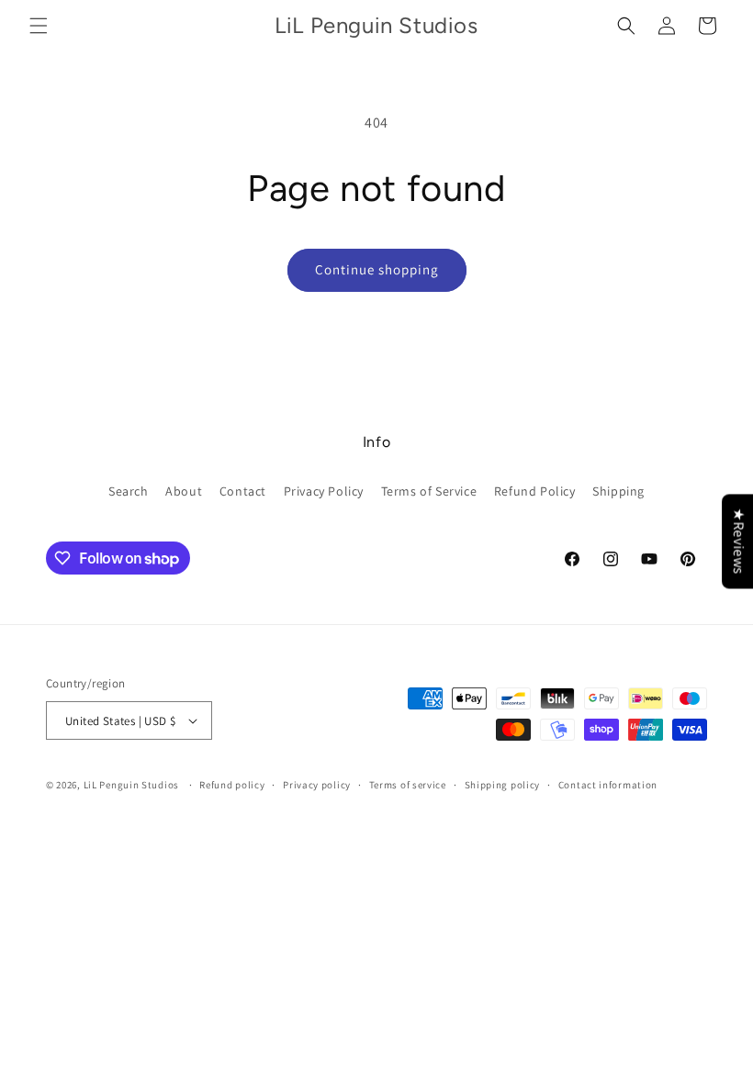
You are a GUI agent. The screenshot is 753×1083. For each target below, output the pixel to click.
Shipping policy (503, 784)
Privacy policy (317, 784)
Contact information (607, 784)
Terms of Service (429, 491)
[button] (38, 26)
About (183, 491)
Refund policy (231, 784)
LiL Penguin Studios (131, 784)
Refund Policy (535, 491)
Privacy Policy (324, 491)
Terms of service (407, 784)
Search (128, 491)
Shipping (618, 491)
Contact (242, 491)
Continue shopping (377, 269)
